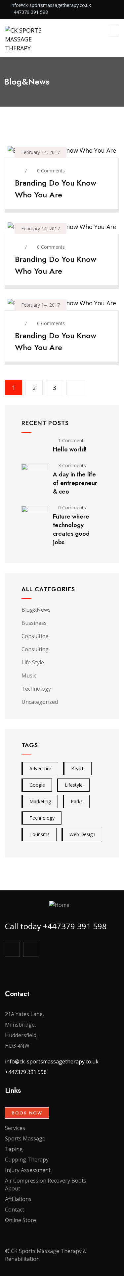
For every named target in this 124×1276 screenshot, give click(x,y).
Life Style (32, 662)
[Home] (59, 905)
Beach (78, 768)
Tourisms (39, 834)
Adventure (40, 768)
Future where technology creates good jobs (71, 529)
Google (37, 785)
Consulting (35, 636)
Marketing (40, 801)
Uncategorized (39, 701)
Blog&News (36, 609)
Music (28, 675)
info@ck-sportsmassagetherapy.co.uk (52, 1061)
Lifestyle (74, 785)
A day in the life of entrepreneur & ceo (75, 483)
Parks (77, 801)
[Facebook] (12, 949)
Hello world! (70, 449)
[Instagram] (30, 949)
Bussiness (34, 622)
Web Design (82, 834)
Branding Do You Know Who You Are (55, 188)
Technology (36, 688)
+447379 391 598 (26, 1072)
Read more (58, 204)
